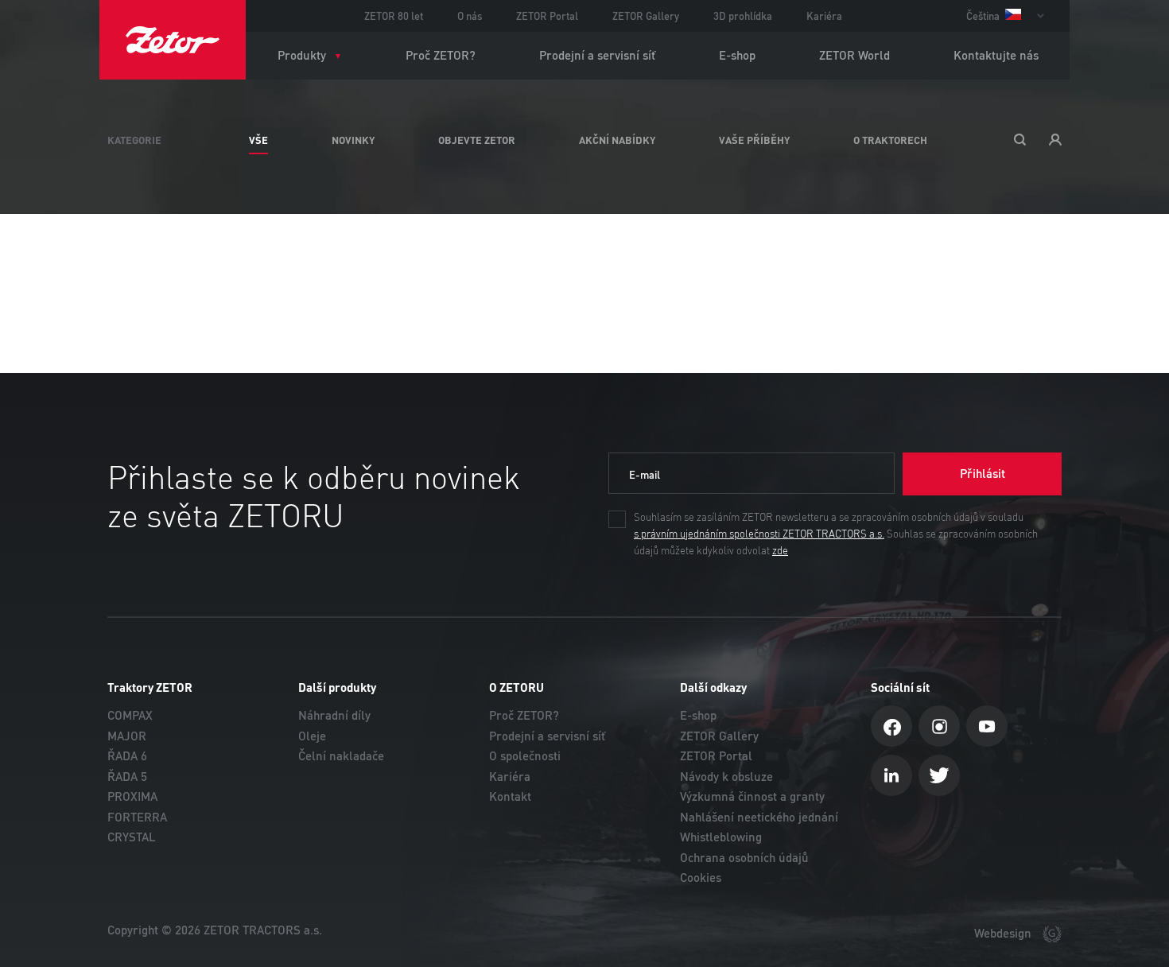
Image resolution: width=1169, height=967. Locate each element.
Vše (258, 140)
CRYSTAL (131, 837)
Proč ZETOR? (441, 55)
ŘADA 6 (127, 755)
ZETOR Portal (547, 16)
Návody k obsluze (726, 776)
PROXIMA (132, 796)
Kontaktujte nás (996, 55)
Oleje (312, 736)
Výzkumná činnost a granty (752, 796)
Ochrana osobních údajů (744, 857)
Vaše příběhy (754, 140)
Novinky (353, 140)
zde (780, 551)
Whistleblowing (721, 837)
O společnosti (525, 755)
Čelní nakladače (341, 755)
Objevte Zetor (476, 140)
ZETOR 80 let (393, 16)
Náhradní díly (334, 715)
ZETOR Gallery (645, 16)
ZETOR (172, 40)
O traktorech (890, 140)
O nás (469, 16)
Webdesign (1004, 933)
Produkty (302, 55)
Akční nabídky (617, 140)
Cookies (700, 877)
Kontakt (510, 796)
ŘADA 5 (127, 776)
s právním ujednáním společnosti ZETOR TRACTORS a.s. (759, 534)
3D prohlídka (742, 16)
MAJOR (126, 736)
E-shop (737, 55)
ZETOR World (854, 55)
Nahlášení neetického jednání (759, 817)
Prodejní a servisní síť (597, 55)
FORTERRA (137, 817)
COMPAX (130, 715)
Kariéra (824, 16)
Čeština (984, 16)
